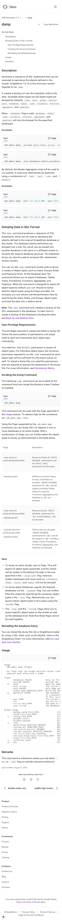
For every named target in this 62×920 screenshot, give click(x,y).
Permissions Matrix (44, 368)
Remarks (9, 61)
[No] (31, 779)
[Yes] (24, 779)
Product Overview (10, 806)
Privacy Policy (28, 912)
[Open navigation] (55, 7)
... (23, 17)
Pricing (5, 817)
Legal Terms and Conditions (31, 915)
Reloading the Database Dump (22, 53)
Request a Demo (9, 812)
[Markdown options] (39, 24)
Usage (8, 57)
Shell (5, 138)
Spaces (5, 847)
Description (10, 36)
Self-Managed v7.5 (10, 17)
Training (5, 857)
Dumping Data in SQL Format (18, 41)
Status (5, 827)
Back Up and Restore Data (20, 318)
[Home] (9, 7)
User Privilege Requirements (21, 45)
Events (5, 852)
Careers (5, 882)
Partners (6, 887)
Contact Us (7, 871)
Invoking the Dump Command (21, 49)
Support (5, 822)
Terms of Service (33, 902)
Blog (4, 876)
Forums (5, 841)
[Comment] (37, 779)
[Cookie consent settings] (3, 917)
